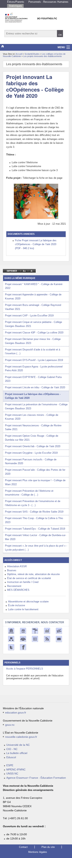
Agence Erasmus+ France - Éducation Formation (36, 777)
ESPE (9, 765)
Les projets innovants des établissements (42, 56)
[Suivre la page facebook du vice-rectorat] (23, 647)
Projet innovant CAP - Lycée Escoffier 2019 (29, 315)
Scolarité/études (32, 54)
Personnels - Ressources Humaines (48, 1)
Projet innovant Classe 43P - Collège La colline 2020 (34, 332)
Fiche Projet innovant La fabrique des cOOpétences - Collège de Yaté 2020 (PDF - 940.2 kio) (35, 244)
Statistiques (15, 5)
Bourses (11, 570)
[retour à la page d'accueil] (36, 16)
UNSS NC (12, 773)
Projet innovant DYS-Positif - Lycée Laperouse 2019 (34, 360)
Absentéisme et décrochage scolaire (28, 601)
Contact (23, 847)
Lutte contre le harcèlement (23, 609)
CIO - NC (11, 749)
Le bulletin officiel (16, 753)
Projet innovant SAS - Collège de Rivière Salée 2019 (34, 511)
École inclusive (16, 605)
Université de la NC (18, 744)
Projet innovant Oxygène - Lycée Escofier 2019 (31, 452)
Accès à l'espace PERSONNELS (24, 668)
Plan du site (48, 847)
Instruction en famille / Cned (22, 582)
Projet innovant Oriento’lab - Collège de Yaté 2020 (32, 446)
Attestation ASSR (17, 566)
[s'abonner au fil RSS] (47, 639)
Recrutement (14, 586)
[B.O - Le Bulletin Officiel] (35, 639)
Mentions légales (37, 852)
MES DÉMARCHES (18, 589)
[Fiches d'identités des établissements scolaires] (11, 631)
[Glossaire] (59, 631)
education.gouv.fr (15, 712)
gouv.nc (10, 724)
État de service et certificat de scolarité (29, 578)
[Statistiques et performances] (47, 631)
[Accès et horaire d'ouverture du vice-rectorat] (35, 631)
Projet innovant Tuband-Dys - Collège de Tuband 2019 (35, 528)
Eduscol (11, 757)
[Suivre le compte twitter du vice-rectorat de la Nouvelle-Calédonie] (11, 647)
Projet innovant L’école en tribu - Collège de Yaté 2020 (35, 387)
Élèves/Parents (15, 1)
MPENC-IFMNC (16, 769)
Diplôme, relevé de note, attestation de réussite (33, 574)
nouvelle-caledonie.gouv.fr (21, 736)
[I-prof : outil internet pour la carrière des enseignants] (23, 639)
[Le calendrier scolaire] (23, 631)
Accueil (19, 54)
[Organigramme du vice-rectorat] (11, 639)
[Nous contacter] (59, 639)
